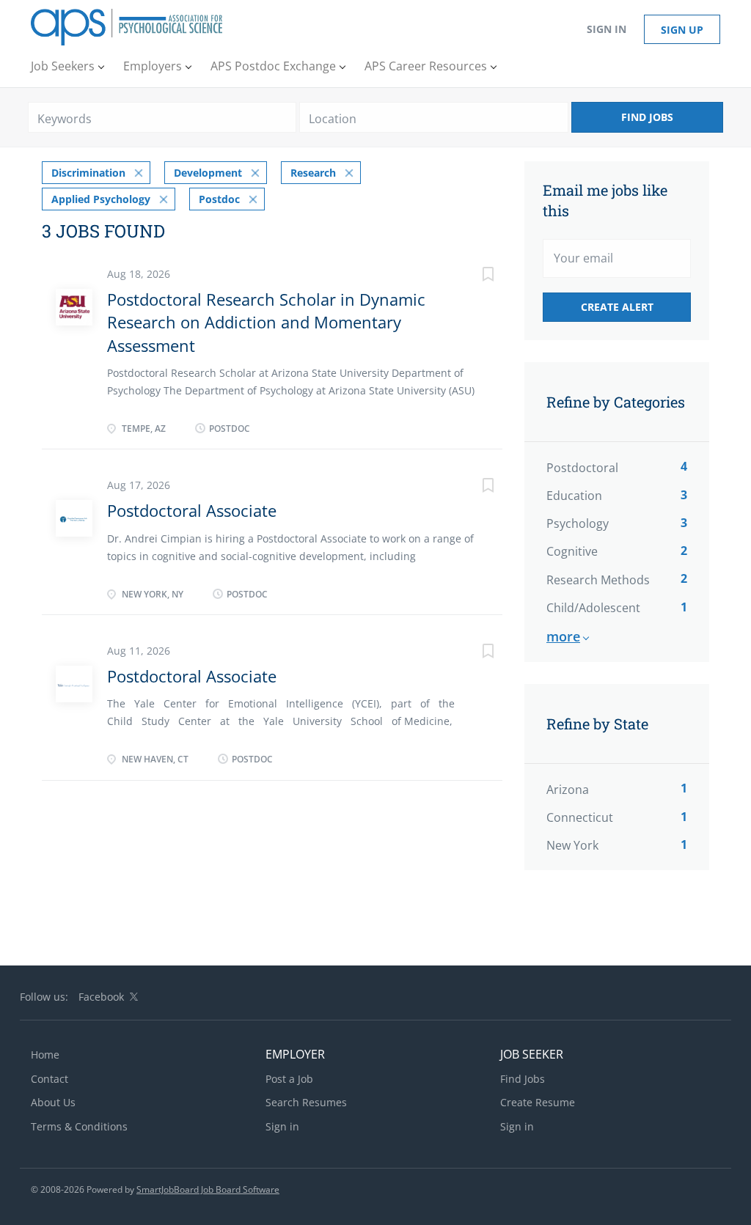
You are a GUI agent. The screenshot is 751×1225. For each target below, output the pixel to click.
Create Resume (537, 1102)
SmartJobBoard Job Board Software (207, 1189)
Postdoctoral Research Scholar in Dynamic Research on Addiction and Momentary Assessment (266, 322)
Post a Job (289, 1079)
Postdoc (219, 199)
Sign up (682, 30)
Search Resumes (306, 1102)
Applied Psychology (100, 199)
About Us (53, 1102)
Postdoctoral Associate (191, 510)
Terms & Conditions (79, 1126)
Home (45, 1055)
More (563, 636)
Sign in (606, 29)
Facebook (101, 997)
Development (208, 173)
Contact (49, 1079)
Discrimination (88, 173)
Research (313, 173)
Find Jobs (647, 117)
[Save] (473, 276)
